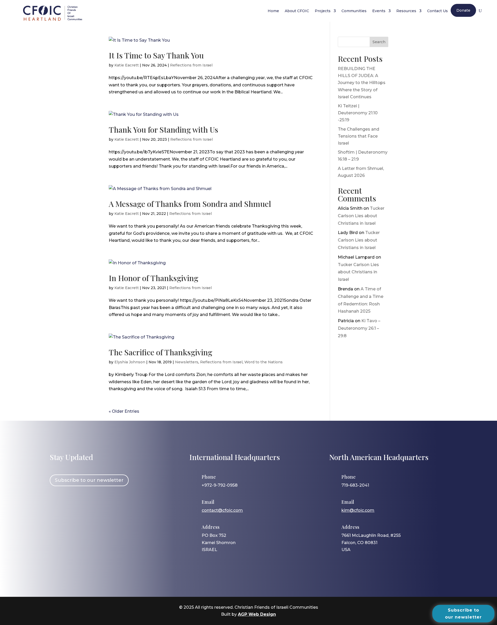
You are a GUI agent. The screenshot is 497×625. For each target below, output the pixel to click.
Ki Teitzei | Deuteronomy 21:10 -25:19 (358, 112)
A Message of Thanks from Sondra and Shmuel (190, 204)
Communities (354, 11)
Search (378, 42)
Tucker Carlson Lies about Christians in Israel (361, 216)
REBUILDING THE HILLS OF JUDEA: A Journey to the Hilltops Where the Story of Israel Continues (361, 82)
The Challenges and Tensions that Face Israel (358, 136)
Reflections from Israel (191, 65)
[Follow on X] (86, 503)
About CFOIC (297, 11)
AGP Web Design (257, 614)
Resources (406, 11)
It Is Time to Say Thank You (156, 55)
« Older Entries (124, 411)
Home (273, 11)
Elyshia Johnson (129, 362)
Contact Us (437, 11)
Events (378, 11)
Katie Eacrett (126, 65)
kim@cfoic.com (357, 510)
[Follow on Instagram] (71, 503)
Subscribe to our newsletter (89, 480)
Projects (323, 11)
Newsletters (186, 362)
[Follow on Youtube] (101, 503)
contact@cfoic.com (222, 510)
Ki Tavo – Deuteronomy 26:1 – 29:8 (359, 328)
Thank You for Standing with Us (163, 129)
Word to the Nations (263, 362)
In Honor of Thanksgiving (153, 278)
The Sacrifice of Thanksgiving (160, 352)
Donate (463, 10)
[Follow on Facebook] (56, 503)
